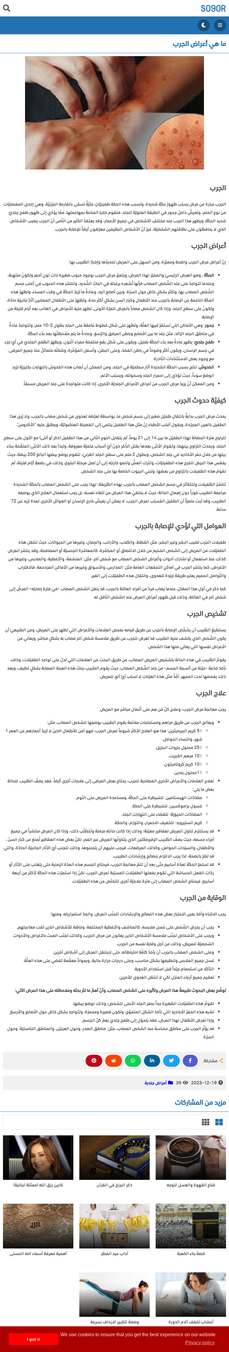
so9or (213, 8)
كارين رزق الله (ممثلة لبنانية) (38, 1185)
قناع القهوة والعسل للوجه (191, 1185)
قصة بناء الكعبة (191, 1253)
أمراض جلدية (156, 1083)
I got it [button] (33, 1339)
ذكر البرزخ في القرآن (114, 1185)
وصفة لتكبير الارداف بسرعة (114, 1322)
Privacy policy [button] (200, 1342)
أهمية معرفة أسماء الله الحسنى (38, 1253)
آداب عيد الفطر (114, 1253)
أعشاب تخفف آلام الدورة (190, 1322)
